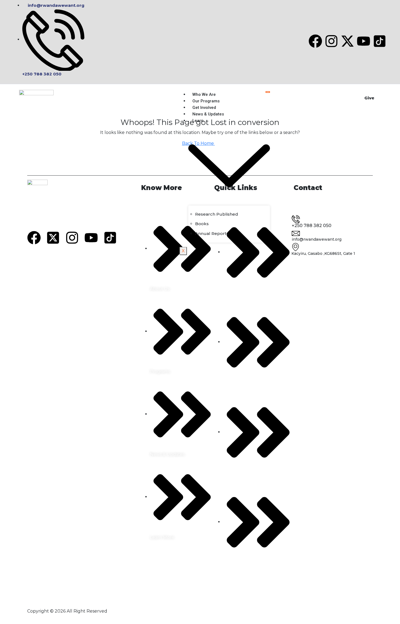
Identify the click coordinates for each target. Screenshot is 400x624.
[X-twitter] (347, 41)
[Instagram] (331, 41)
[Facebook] (315, 41)
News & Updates (208, 114)
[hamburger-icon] (268, 92)
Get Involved (204, 107)
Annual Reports (212, 233)
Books (202, 223)
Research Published (216, 214)
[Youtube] (363, 41)
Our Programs (206, 101)
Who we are (204, 94)
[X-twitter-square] (53, 237)
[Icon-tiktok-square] (379, 41)
